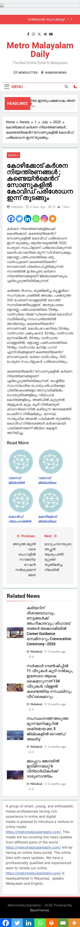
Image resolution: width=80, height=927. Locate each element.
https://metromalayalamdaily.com (33, 832)
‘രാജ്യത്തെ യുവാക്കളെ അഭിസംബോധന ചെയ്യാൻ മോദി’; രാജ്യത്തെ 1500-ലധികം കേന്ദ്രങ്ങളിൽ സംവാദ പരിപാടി (37, 19)
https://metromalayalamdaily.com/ (33, 847)
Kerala (13, 155)
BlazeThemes (39, 910)
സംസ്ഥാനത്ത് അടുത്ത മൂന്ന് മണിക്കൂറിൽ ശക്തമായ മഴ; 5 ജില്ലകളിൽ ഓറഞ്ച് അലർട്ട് (47, 728)
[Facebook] (11, 218)
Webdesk (17, 207)
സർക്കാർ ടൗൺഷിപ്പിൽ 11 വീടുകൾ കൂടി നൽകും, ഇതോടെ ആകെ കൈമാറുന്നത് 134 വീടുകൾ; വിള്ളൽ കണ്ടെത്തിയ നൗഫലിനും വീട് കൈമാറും (50, 681)
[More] (52, 218)
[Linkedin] (27, 218)
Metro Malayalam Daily (40, 49)
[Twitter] (19, 218)
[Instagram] (44, 218)
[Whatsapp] (36, 218)
